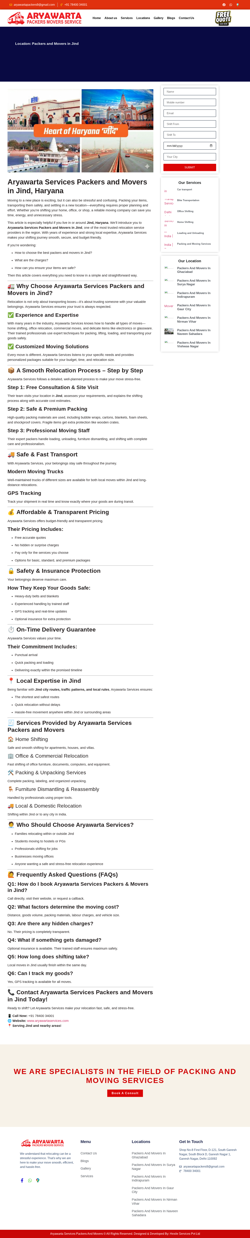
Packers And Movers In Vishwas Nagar (193, 344)
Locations (143, 18)
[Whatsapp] (231, 5)
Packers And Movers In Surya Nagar (193, 282)
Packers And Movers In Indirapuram (193, 294)
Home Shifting (185, 222)
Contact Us (186, 18)
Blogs (171, 18)
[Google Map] (237, 5)
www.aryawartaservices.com (48, 1021)
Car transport (184, 189)
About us (111, 18)
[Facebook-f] (22, 1180)
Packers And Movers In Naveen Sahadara (193, 332)
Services (127, 18)
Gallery (158, 18)
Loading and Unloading (190, 233)
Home (97, 18)
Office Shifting (185, 211)
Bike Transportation (188, 200)
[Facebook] (224, 5)
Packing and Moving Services (194, 243)
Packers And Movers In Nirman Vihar (193, 319)
